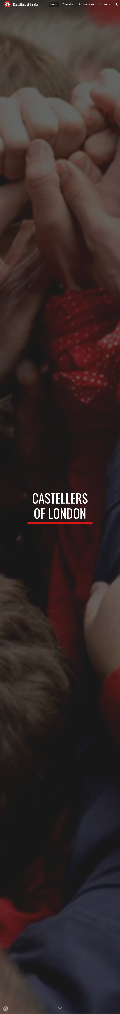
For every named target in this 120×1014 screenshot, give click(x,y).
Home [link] (53, 4)
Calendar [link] (68, 4)
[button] (116, 4)
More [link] (103, 4)
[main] (60, 507)
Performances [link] (86, 4)
